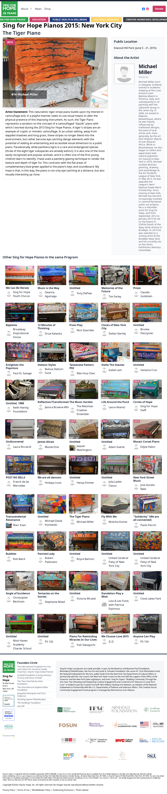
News (38, 9)
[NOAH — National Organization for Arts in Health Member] (9, 727)
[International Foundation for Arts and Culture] (96, 709)
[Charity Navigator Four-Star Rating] (9, 715)
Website (144, 77)
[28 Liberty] (124, 756)
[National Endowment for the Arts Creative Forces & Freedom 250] (151, 725)
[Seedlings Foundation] (151, 709)
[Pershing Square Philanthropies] (68, 709)
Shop (47, 9)
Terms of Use (23, 790)
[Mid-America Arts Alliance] (68, 740)
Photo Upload (82, 790)
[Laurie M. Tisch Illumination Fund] (124, 725)
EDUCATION (39, 19)
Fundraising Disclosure (63, 790)
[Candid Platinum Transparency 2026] (9, 701)
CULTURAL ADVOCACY (106, 19)
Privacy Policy (9, 790)
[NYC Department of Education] (68, 756)
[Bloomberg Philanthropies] (96, 725)
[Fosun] (68, 725)
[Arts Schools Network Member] (9, 736)
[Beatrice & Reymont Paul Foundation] (151, 756)
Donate (159, 8)
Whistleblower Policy (41, 790)
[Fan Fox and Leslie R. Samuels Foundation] (96, 756)
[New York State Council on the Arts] (96, 740)
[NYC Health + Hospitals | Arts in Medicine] (151, 740)
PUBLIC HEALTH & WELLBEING (70, 19)
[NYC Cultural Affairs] (124, 740)
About (24, 9)
